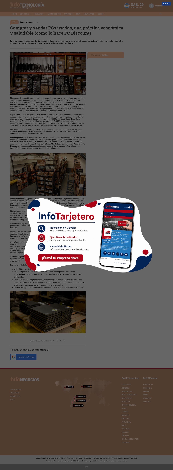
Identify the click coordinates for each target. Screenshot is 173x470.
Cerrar (165, 4)
